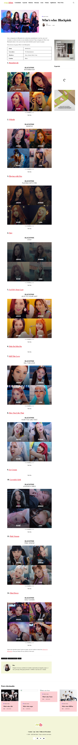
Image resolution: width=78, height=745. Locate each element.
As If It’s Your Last (16, 290)
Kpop (20, 658)
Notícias (47, 2)
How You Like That (16, 413)
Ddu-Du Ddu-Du (15, 346)
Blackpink (4, 658)
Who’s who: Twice (47, 697)
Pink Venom (14, 536)
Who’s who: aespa (28, 706)
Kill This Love (14, 356)
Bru (47, 24)
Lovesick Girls (15, 480)
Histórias (30, 2)
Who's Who (45, 16)
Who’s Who (60, 2)
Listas (41, 2)
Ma (23, 708)
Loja (34, 731)
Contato (30, 731)
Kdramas (36, 2)
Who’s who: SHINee (67, 706)
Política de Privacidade (45, 731)
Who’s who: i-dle (8, 706)
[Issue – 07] (39, 725)
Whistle (12, 119)
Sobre (37, 731)
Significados (53, 2)
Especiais (25, 2)
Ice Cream (13, 470)
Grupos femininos (13, 658)
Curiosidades (18, 2)
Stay (10, 233)
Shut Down (14, 593)
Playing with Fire (15, 176)
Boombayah (13, 63)
